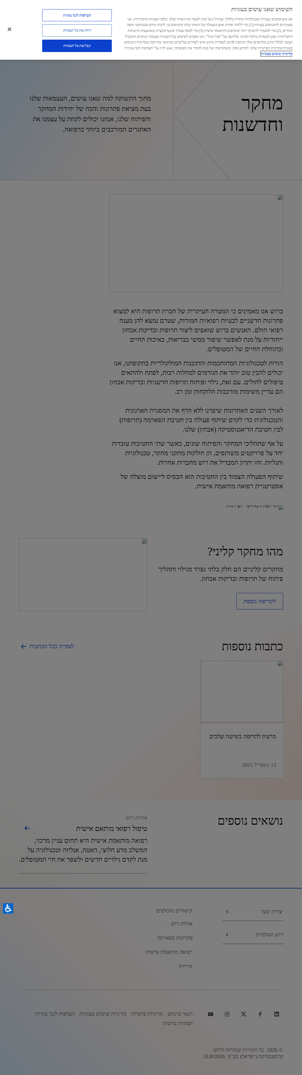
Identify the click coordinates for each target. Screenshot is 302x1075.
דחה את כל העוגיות (77, 30)
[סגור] (9, 29)
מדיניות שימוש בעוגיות (277, 53)
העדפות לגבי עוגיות (77, 15)
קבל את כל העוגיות (77, 45)
